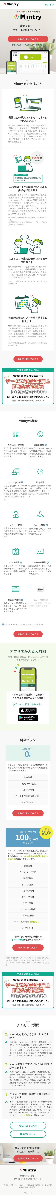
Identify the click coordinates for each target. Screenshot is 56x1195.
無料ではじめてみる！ (28, 39)
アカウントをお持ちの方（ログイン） (28, 1179)
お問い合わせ (29, 1134)
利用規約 (6, 1185)
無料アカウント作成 (27, 1176)
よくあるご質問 (29, 1125)
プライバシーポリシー (17, 1185)
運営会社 (33, 1187)
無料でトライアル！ (28, 947)
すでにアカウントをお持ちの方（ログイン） (28, 45)
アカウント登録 (23, 1115)
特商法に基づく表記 (33, 1185)
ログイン (49, 5)
